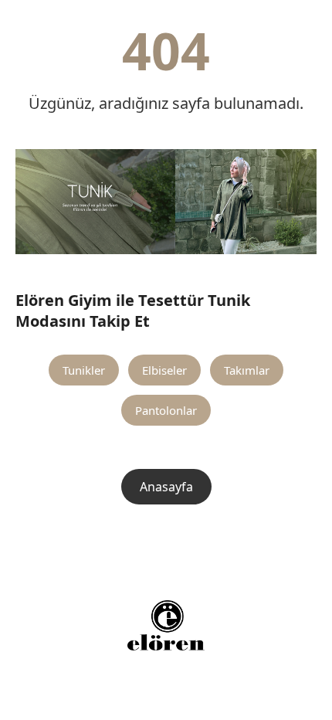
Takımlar (246, 370)
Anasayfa (166, 486)
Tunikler (84, 370)
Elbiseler (164, 370)
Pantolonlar (166, 410)
